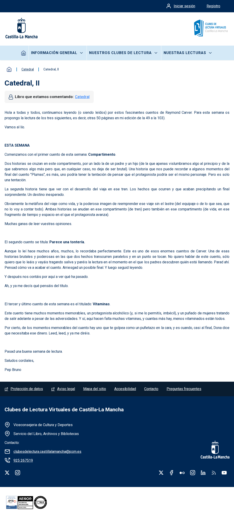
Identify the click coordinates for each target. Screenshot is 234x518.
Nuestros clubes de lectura (120, 53)
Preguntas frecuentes (184, 389)
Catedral (82, 96)
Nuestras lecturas (185, 53)
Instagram (192, 472)
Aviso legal (66, 389)
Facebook (171, 472)
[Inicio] (210, 28)
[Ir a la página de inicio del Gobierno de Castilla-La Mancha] (21, 28)
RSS (213, 472)
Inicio (24, 53)
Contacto (151, 389)
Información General (54, 53)
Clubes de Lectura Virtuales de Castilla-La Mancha (64, 410)
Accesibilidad (125, 389)
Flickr (182, 472)
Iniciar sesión (184, 6)
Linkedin (203, 472)
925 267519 (23, 460)
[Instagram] (17, 472)
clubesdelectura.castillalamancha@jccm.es (47, 451)
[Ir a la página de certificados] (34, 502)
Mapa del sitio (94, 389)
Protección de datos (27, 389)
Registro (213, 6)
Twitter (161, 472)
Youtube (224, 472)
